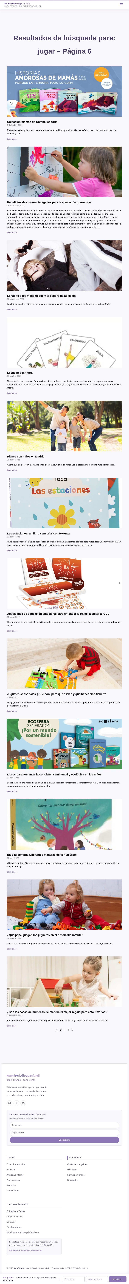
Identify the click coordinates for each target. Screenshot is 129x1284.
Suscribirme (64, 1139)
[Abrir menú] (121, 5)
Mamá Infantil (23, 1075)
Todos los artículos (16, 1164)
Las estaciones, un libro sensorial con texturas (38, 533)
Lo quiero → (118, 1279)
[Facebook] (16, 1103)
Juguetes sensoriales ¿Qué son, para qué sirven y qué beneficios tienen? (56, 694)
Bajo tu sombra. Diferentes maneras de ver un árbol (42, 854)
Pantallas (11, 1185)
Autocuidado (13, 1190)
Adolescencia (13, 1180)
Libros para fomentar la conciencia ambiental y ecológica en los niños (54, 774)
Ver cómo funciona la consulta (24, 1250)
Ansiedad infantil (15, 1175)
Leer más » (12, 139)
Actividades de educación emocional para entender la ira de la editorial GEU (58, 613)
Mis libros (72, 1169)
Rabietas (11, 1169)
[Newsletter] (23, 1103)
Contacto (11, 1222)
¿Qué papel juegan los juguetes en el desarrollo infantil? (45, 935)
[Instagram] (9, 1103)
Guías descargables (77, 1164)
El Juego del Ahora (20, 372)
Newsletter (72, 1180)
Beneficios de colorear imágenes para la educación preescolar (49, 202)
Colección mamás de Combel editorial (32, 121)
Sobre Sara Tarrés (16, 1211)
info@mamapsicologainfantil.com (23, 1232)
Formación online (76, 1175)
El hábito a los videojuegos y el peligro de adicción (41, 295)
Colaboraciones (14, 1227)
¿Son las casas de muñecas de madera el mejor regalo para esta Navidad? (57, 1012)
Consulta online (14, 1216)
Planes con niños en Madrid (26, 456)
